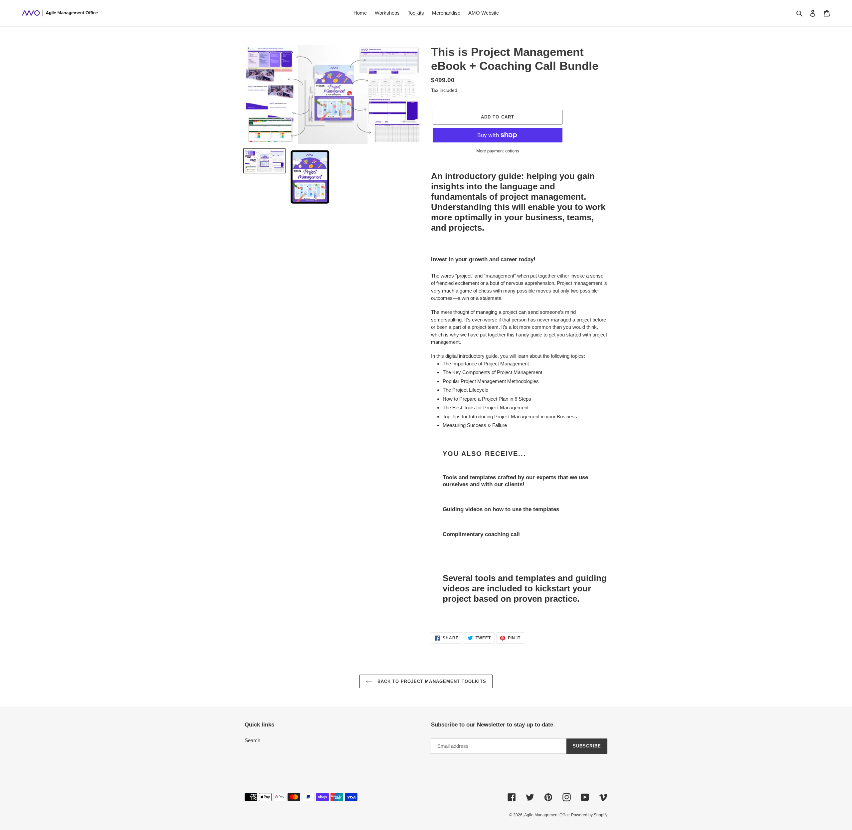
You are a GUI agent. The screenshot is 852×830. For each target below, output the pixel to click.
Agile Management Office (547, 815)
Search (252, 740)
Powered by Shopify (589, 815)
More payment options (497, 150)
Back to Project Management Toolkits (431, 681)
